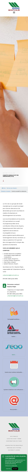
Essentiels (8, 468)
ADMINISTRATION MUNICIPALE (14, 445)
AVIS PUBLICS (14, 436)
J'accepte (15, 468)
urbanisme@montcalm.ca (11, 275)
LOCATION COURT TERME (14, 438)
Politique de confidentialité (11, 465)
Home (4, 188)
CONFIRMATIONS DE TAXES (14, 441)
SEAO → (14, 354)
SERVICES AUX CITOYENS (14, 447)
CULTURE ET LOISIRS (14, 450)
